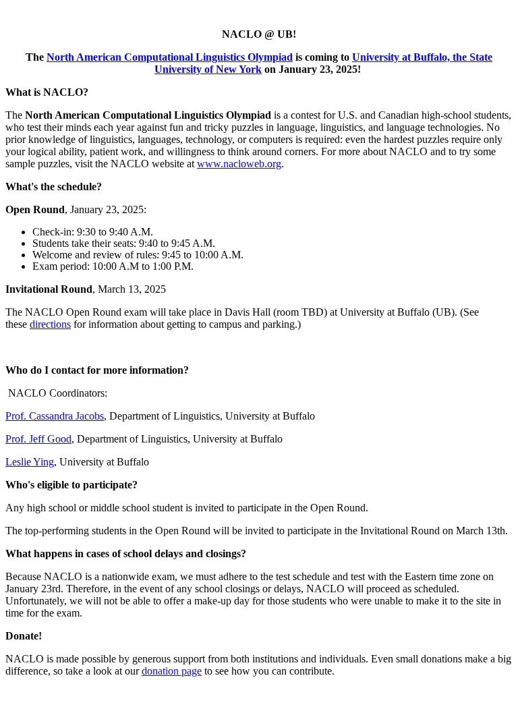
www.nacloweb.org (239, 163)
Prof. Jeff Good (38, 439)
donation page (172, 671)
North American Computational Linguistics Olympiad (170, 57)
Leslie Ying (29, 461)
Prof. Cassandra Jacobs (54, 416)
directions (50, 324)
